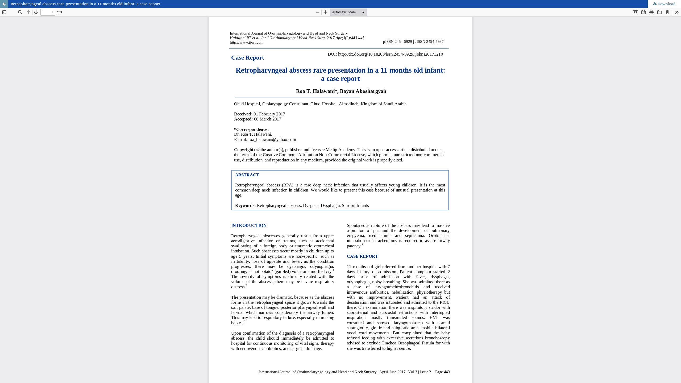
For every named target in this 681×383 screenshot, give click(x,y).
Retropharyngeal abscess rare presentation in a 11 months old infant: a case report (85, 3)
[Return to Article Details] (4, 4)
